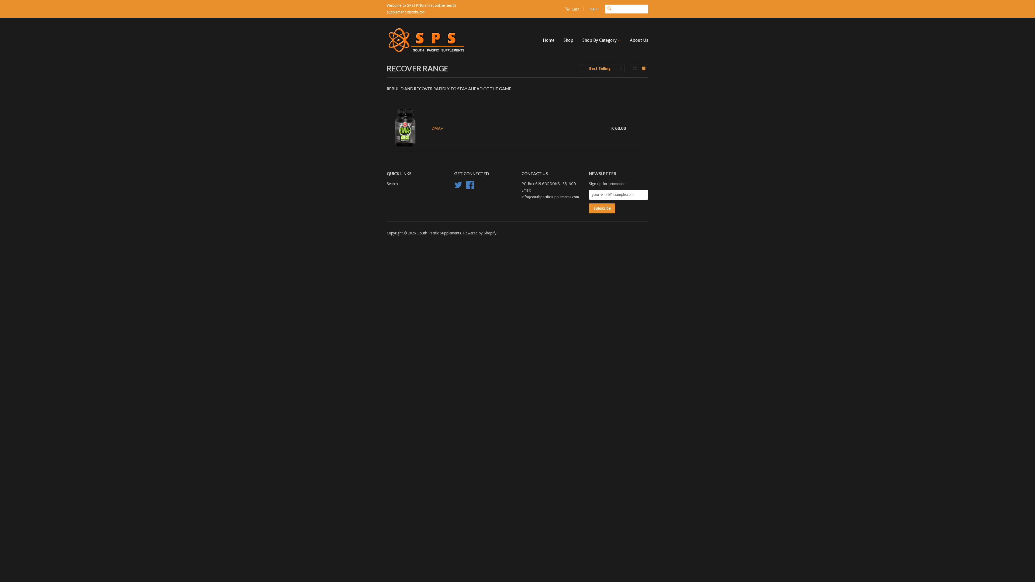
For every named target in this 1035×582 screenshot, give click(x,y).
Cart (575, 9)
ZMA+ (437, 128)
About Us (639, 40)
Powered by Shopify (479, 233)
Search (392, 184)
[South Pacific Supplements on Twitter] (458, 187)
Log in (593, 9)
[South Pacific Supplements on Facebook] (470, 187)
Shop (568, 40)
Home (548, 40)
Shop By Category (600, 40)
